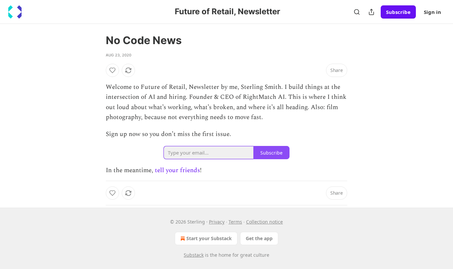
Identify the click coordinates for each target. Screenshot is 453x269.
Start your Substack (209, 238)
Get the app (259, 238)
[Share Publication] (371, 12)
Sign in (432, 12)
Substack (194, 255)
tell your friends (177, 170)
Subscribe (398, 12)
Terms (235, 222)
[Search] (356, 12)
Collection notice (264, 222)
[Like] (112, 70)
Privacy (217, 222)
